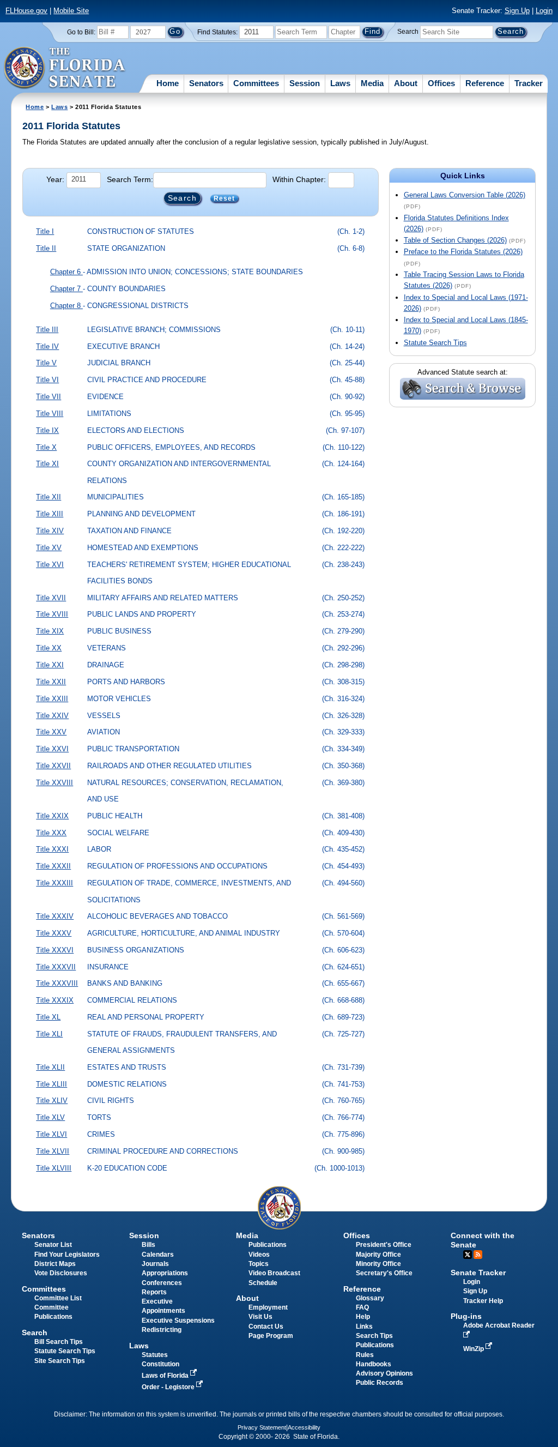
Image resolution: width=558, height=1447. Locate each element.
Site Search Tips (59, 1361)
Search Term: (130, 179)
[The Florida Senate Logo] (65, 68)
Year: (55, 179)
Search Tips (374, 1336)
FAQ (362, 1307)
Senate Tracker (478, 1272)
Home (167, 83)
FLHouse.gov (26, 11)
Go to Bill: (81, 32)
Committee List (58, 1298)
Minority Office (378, 1264)
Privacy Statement (262, 1427)
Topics (258, 1264)
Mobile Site (71, 11)
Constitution (160, 1364)
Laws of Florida (166, 1375)
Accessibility (304, 1427)
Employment (268, 1307)
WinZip (474, 1349)
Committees (256, 83)
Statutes (155, 1355)
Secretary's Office (384, 1273)
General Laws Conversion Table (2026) (464, 195)
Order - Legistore (169, 1387)
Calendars (158, 1254)
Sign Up (517, 11)
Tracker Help (483, 1301)
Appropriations (165, 1273)
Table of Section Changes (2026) (455, 240)
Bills (148, 1244)
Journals (155, 1264)
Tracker (528, 83)
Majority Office (378, 1254)
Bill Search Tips (58, 1342)
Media (372, 83)
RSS (478, 1254)
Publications (267, 1244)
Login (544, 11)
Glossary (370, 1298)
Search (407, 31)
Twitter (467, 1254)
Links (364, 1326)
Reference (484, 83)
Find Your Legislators (67, 1254)
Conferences (162, 1283)
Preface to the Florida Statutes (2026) (463, 252)
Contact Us (265, 1326)
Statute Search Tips (435, 343)
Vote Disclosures (60, 1273)
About (405, 83)
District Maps (55, 1264)
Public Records (379, 1382)
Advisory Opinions (384, 1373)
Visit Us (260, 1316)
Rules (365, 1355)
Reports (154, 1292)
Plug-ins (466, 1316)
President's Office (383, 1244)
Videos (259, 1254)
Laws (340, 83)
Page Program (270, 1336)
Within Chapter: (299, 179)
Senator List (53, 1244)
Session (304, 83)
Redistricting (161, 1330)
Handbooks (373, 1364)
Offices (441, 83)
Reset (224, 198)
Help (363, 1316)
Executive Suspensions (178, 1320)
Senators (206, 83)
